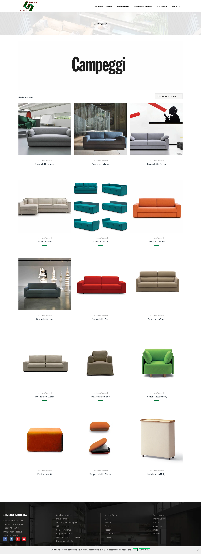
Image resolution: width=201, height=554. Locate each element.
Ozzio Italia (110, 533)
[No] (197, 550)
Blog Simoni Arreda (64, 533)
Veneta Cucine (111, 515)
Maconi (156, 533)
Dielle (155, 530)
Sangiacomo (158, 515)
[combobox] (169, 96)
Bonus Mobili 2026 (64, 541)
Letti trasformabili (44, 160)
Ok (135, 550)
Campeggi (157, 526)
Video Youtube (62, 526)
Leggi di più (144, 550)
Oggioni (108, 526)
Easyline (108, 537)
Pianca (156, 522)
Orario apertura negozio (67, 522)
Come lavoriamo (63, 530)
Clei (106, 518)
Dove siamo (61, 518)
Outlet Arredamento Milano (68, 537)
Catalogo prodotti (64, 515)
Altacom (108, 522)
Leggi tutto (44, 129)
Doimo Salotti (159, 518)
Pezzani (108, 530)
